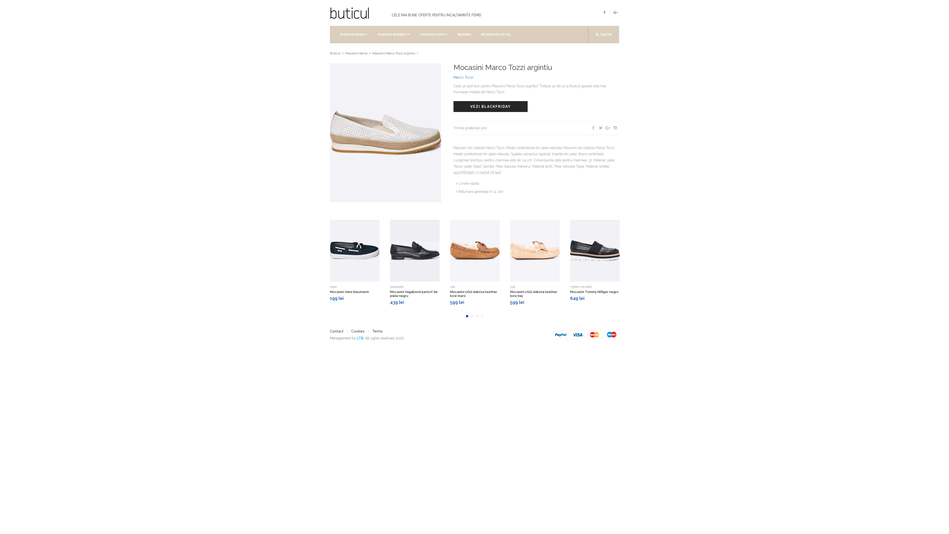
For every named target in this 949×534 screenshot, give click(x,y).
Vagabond (397, 287)
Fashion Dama (352, 34)
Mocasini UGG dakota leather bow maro (473, 294)
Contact (337, 331)
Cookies (358, 331)
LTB (360, 338)
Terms (377, 331)
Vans (333, 287)
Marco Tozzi (463, 77)
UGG (452, 287)
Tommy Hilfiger (580, 287)
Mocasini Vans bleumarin (349, 292)
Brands (464, 34)
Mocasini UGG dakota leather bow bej (533, 294)
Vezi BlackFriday (490, 107)
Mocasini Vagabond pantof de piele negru (414, 294)
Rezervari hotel (496, 34)
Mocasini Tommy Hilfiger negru (594, 292)
